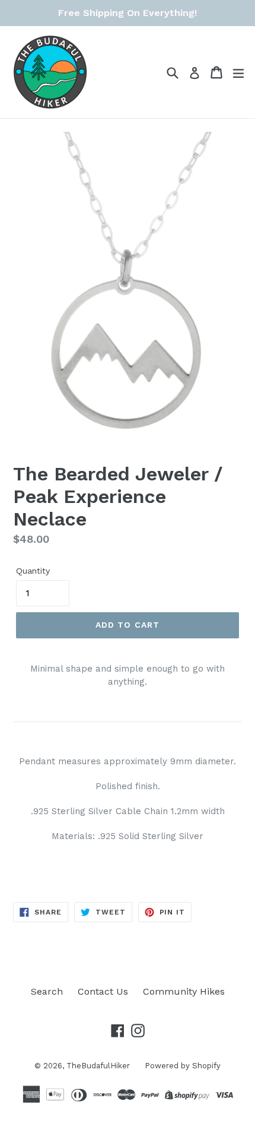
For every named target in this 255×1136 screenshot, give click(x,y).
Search (47, 991)
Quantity (33, 570)
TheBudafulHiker (98, 1065)
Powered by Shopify (183, 1065)
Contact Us (103, 991)
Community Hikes (184, 991)
